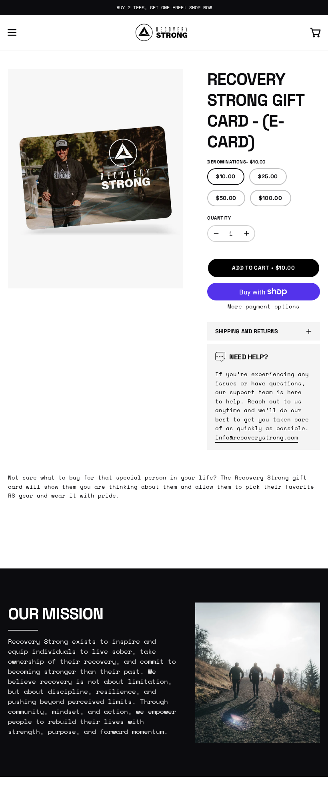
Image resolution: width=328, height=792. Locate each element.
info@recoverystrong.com (256, 437)
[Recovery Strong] (164, 32)
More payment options (264, 306)
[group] (164, 7)
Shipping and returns (246, 331)
